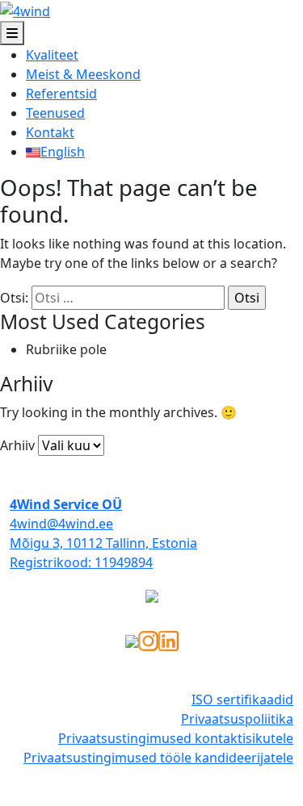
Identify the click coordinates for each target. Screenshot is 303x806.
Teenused (55, 113)
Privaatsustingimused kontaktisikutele (175, 738)
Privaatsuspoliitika (237, 719)
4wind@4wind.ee (61, 523)
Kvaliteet (52, 55)
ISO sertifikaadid (242, 699)
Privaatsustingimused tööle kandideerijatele (158, 757)
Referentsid (61, 93)
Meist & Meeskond (83, 74)
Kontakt (50, 132)
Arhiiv (17, 445)
